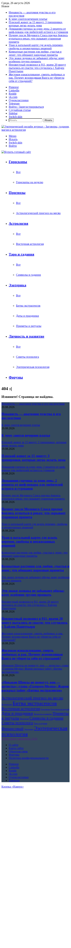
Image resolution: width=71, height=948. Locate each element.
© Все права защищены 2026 (19, 738)
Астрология (18, 223)
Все (18, 172)
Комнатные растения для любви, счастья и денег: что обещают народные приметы (35, 53)
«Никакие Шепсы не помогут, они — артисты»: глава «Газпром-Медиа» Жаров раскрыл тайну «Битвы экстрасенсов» (35, 686)
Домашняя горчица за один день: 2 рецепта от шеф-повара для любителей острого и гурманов (38, 30)
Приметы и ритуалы (28, 325)
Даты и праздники (27, 315)
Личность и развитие (26, 336)
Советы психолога (27, 356)
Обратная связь (18, 751)
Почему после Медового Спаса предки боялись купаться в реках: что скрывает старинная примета (38, 38)
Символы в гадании (28, 274)
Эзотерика (17, 285)
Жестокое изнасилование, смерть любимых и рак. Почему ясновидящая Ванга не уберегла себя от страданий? (37, 78)
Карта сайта (16, 748)
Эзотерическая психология (32, 366)
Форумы (16, 377)
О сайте (13, 744)
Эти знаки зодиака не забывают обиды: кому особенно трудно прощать (36, 60)
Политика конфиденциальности (29, 757)
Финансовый (12, 728)
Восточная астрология (30, 243)
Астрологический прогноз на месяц (38, 213)
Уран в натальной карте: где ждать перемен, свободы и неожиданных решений (36, 47)
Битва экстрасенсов (28, 305)
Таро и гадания (21, 254)
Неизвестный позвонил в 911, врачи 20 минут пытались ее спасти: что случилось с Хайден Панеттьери (37, 68)
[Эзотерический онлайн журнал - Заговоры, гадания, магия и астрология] (35, 129)
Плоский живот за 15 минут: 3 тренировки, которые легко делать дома (36, 24)
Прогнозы (17, 192)
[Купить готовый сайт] (16, 151)
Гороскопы (18, 162)
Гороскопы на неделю (29, 182)
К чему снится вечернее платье (28, 19)
